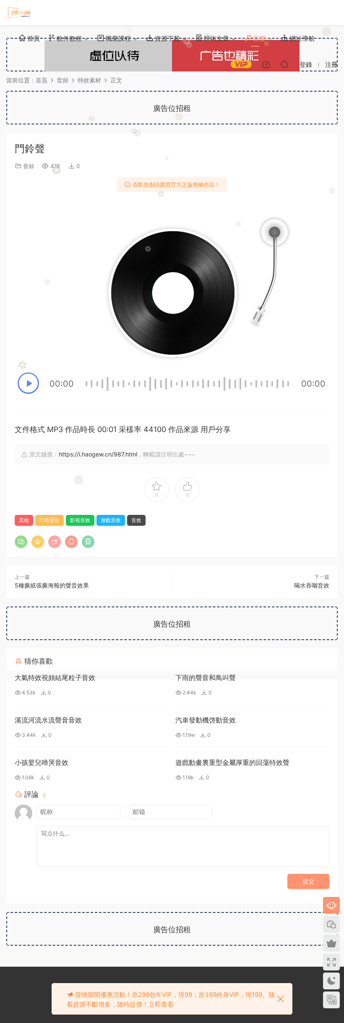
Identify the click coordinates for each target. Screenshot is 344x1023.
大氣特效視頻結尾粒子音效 (55, 677)
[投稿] (266, 64)
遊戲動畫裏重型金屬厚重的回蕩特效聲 (232, 762)
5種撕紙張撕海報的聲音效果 (52, 585)
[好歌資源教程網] (18, 12)
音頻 (28, 166)
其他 (24, 520)
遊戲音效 (111, 520)
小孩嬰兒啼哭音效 (41, 762)
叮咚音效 (49, 520)
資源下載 (166, 38)
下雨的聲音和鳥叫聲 (205, 677)
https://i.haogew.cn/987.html (98, 454)
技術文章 (215, 38)
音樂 (258, 38)
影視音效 (80, 520)
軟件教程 (68, 38)
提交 (308, 881)
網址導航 (301, 38)
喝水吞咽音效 (311, 585)
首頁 (33, 38)
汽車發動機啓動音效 (205, 720)
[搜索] (284, 64)
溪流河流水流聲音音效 (48, 720)
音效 (136, 520)
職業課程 (117, 38)
